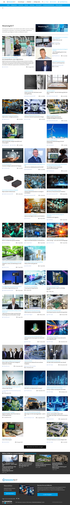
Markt (8, 5)
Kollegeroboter (14, 5)
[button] (4, 462)
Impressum (24, 502)
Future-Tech (21, 5)
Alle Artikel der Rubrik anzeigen (35, 447)
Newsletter (54, 2)
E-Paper (46, 2)
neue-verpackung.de (30, 453)
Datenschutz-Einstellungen (36, 502)
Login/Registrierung (63, 1)
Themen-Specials (59, 5)
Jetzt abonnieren (10, 493)
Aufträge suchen (37, 1)
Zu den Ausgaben (47, 494)
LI (19, 498)
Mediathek (29, 1)
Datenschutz (20, 502)
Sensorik (26, 5)
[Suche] (42, 2)
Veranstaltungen (21, 1)
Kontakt (43, 502)
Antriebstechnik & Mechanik (48, 5)
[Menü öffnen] (4, 2)
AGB (16, 502)
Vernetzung (32, 5)
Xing (17, 498)
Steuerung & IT (39, 5)
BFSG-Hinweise (29, 502)
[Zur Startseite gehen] (11, 1)
